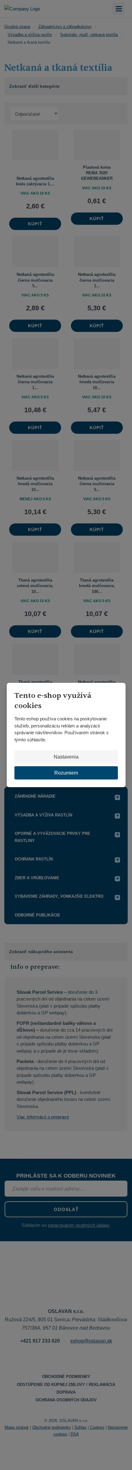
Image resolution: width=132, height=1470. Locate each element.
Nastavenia (66, 756)
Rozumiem (66, 772)
